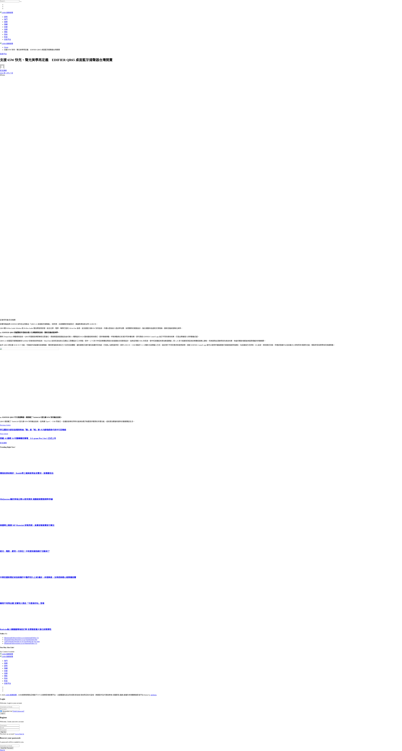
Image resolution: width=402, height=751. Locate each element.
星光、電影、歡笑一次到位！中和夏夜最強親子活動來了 (25, 551)
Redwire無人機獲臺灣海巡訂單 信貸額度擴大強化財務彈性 (25, 629)
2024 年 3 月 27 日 (6, 73)
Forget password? (18, 711)
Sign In (2, 750)
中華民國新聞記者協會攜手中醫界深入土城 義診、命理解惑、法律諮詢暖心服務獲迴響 (38, 577)
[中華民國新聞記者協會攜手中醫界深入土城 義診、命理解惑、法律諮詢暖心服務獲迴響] (201, 564)
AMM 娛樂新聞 (11, 695)
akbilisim (154, 695)
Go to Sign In (19, 734)
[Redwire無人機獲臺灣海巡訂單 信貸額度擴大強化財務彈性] (201, 616)
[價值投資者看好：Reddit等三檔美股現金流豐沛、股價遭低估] (201, 460)
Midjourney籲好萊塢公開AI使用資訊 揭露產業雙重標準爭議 (26, 499)
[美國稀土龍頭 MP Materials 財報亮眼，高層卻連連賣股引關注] (201, 512)
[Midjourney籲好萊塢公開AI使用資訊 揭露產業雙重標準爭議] (201, 486)
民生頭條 (3, 70)
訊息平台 (3, 54)
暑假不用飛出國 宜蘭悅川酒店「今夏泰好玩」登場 (22, 603)
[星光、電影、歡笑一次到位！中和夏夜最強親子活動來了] (201, 538)
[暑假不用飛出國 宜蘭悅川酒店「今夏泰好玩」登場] (201, 590)
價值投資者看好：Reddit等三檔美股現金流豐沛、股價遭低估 (26, 473)
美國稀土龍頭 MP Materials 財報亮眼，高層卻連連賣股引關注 (27, 525)
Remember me (7, 711)
